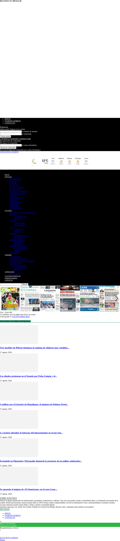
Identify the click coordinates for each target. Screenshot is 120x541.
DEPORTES (14, 185)
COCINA (13, 196)
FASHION (13, 200)
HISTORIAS (14, 253)
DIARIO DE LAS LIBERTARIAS (22, 213)
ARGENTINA (15, 257)
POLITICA (13, 183)
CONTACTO (10, 123)
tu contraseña (26, 134)
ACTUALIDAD (15, 202)
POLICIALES (14, 181)
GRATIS (17, 251)
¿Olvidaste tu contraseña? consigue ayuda (15, 139)
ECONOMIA (14, 206)
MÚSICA (13, 215)
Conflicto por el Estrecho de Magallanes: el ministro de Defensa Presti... (34, 404)
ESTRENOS (19, 229)
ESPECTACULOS (16, 198)
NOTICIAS (8, 177)
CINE (11, 227)
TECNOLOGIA (15, 208)
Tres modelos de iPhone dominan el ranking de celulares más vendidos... (34, 348)
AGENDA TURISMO (17, 265)
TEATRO (13, 221)
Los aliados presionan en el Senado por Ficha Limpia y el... (28, 376)
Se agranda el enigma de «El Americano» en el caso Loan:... (28, 489)
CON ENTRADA (21, 249)
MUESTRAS (19, 242)
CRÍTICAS (18, 232)
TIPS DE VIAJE (15, 263)
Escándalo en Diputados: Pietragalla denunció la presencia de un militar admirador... (41, 461)
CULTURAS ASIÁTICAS (13, 276)
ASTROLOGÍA (9, 272)
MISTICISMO (14, 274)
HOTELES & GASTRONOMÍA (21, 261)
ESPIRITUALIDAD (17, 194)
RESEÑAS (18, 219)
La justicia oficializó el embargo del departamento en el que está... (31, 433)
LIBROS (12, 234)
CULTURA (8, 210)
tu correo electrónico (29, 145)
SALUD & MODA (16, 187)
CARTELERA (19, 223)
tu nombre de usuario (29, 131)
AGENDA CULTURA (18, 246)
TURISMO (13, 204)
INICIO (8, 119)
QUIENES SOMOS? (13, 121)
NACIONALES (15, 189)
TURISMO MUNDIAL (18, 259)
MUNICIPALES (15, 179)
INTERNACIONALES (18, 191)
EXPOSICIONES (16, 240)
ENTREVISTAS (20, 217)
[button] (116, 298)
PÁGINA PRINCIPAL (21, 317)
